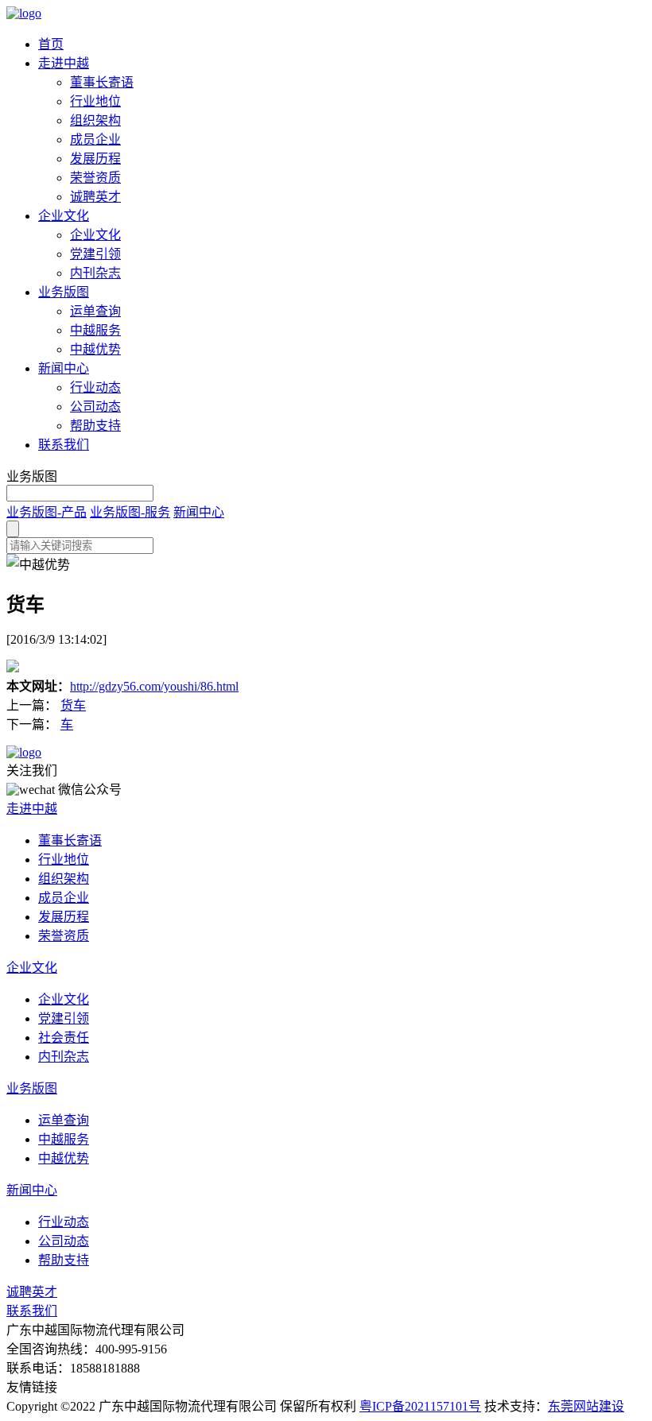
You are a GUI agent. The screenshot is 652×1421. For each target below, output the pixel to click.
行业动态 (95, 387)
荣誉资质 (95, 177)
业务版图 (63, 292)
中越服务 (95, 330)
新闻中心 (63, 368)
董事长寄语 (102, 82)
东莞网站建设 (586, 1406)
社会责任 (63, 1037)
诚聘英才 (95, 196)
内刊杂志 (95, 273)
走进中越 (63, 63)
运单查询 (95, 311)
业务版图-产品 (46, 512)
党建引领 (95, 254)
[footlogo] (23, 752)
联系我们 (63, 444)
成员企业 (95, 139)
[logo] (23, 13)
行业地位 (95, 101)
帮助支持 (95, 425)
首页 (51, 44)
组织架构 (95, 120)
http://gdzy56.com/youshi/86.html (154, 686)
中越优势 (95, 349)
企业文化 (63, 216)
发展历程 (95, 158)
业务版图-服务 (130, 512)
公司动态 (95, 406)
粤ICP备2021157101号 (420, 1406)
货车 (73, 705)
